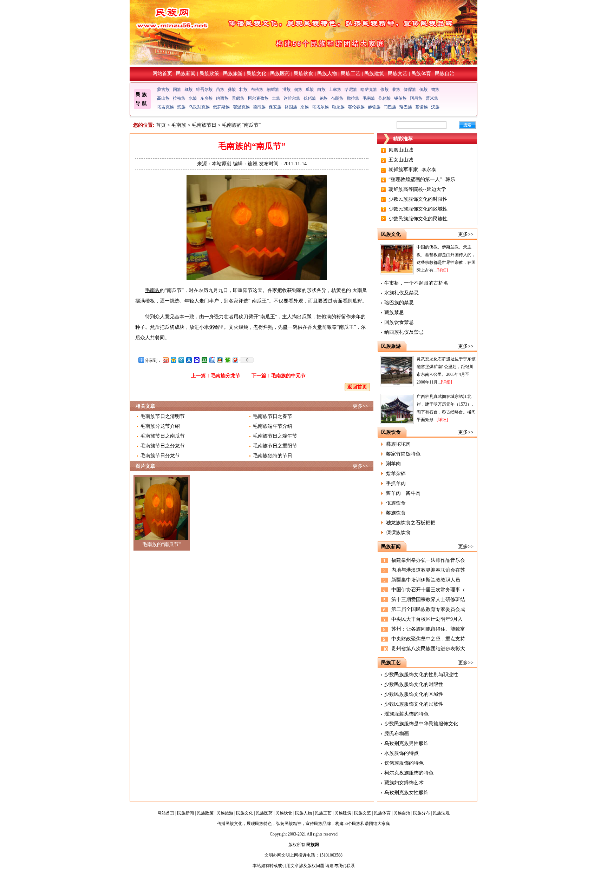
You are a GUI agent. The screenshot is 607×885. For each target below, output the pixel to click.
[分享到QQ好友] (219, 359)
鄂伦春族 (356, 107)
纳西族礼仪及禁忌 (404, 332)
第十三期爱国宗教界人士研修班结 (428, 599)
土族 (276, 98)
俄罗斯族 (221, 107)
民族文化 (256, 73)
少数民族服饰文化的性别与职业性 (421, 674)
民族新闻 (186, 73)
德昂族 (259, 107)
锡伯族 (400, 98)
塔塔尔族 (320, 107)
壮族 (243, 89)
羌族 (323, 98)
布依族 (257, 89)
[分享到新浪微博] (165, 359)
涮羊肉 (393, 463)
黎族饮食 (396, 512)
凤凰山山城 (401, 150)
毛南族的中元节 (288, 375)
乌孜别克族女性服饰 (406, 792)
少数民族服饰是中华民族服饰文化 (421, 723)
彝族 (232, 89)
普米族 (432, 98)
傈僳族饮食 (398, 532)
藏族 (188, 89)
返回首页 (357, 387)
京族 (304, 107)
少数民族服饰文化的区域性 (418, 209)
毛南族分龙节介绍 (160, 426)
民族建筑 (374, 73)
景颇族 (238, 98)
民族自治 (445, 73)
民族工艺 (350, 73)
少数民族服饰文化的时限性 (418, 199)
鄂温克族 (241, 107)
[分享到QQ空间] (173, 359)
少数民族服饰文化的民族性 (418, 218)
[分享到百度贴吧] (212, 359)
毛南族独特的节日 (272, 455)
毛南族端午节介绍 (272, 426)
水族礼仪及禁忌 (401, 292)
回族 (177, 89)
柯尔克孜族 (258, 98)
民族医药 (280, 73)
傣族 (384, 89)
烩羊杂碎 (396, 473)
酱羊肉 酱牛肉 (403, 493)
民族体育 (421, 73)
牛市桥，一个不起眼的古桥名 (416, 283)
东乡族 (206, 98)
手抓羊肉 (396, 483)
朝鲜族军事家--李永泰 (412, 169)
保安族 (275, 107)
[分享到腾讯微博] (181, 359)
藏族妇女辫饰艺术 (404, 782)
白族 (321, 89)
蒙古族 (163, 89)
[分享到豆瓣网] (204, 359)
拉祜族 (179, 98)
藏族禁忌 (394, 312)
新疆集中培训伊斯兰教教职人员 (425, 580)
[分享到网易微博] (235, 359)
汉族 (435, 107)
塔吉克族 (165, 107)
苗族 (220, 89)
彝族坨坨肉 (398, 444)
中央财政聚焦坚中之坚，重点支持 (428, 638)
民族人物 (327, 73)
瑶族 (310, 89)
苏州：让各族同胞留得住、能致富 (428, 629)
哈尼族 (351, 89)
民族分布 (421, 813)
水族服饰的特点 (401, 753)
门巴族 (390, 107)
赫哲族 (374, 107)
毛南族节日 (204, 125)
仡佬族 (384, 98)
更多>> (360, 406)
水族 (193, 98)
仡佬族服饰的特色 (404, 763)
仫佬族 (310, 98)
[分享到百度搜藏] (196, 359)
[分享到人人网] (188, 359)
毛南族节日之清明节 (163, 416)
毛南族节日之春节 (272, 416)
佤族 (423, 89)
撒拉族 (353, 98)
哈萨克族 (368, 89)
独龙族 (338, 107)
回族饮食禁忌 (399, 322)
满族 (286, 89)
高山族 (163, 98)
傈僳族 (410, 89)
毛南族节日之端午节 (275, 436)
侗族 (298, 89)
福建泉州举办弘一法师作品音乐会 (428, 560)
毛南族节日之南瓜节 (163, 436)
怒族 (181, 107)
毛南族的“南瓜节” (161, 544)
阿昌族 (416, 98)
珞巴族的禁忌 (399, 302)
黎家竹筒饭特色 (403, 454)
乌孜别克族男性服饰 (406, 743)
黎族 (396, 89)
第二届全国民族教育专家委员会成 (428, 609)
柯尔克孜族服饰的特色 (408, 773)
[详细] (442, 270)
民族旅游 (233, 73)
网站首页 (162, 73)
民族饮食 (303, 73)
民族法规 (441, 813)
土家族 (335, 89)
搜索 (467, 124)
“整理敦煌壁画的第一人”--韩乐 (422, 179)
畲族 (435, 89)
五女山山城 (401, 159)
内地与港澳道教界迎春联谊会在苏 (428, 570)
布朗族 (337, 98)
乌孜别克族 (199, 107)
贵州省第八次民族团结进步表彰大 (428, 648)
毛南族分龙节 (225, 375)
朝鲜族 (273, 89)
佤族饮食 (396, 503)
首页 (161, 125)
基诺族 (421, 107)
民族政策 (209, 73)
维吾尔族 (204, 89)
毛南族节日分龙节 (160, 455)
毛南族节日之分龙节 (163, 445)
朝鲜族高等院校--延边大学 (417, 189)
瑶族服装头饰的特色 (406, 714)
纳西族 (222, 98)
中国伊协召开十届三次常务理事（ (428, 589)
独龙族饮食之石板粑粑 (410, 522)
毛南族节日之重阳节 (275, 445)
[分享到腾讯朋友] (227, 359)
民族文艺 (397, 73)
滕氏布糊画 (396, 733)
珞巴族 (405, 107)
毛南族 (369, 98)
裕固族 (291, 107)
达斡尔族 (291, 98)
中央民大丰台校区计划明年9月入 (427, 619)
